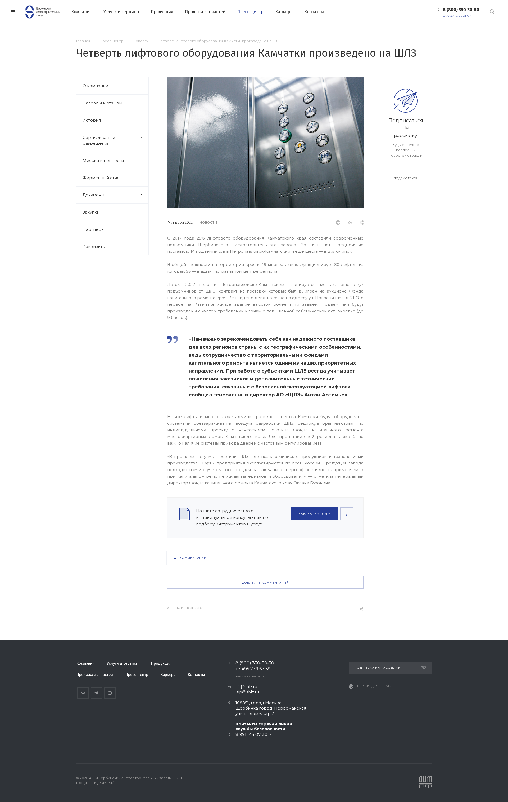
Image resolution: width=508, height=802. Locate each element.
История (92, 120)
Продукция (161, 663)
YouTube (110, 693)
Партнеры (94, 229)
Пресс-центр (136, 674)
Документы (94, 194)
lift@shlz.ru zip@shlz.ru (243, 689)
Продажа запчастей (94, 674)
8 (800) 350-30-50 (461, 9)
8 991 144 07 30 (251, 735)
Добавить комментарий (265, 582)
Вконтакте (83, 693)
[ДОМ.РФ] (425, 787)
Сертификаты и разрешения (99, 140)
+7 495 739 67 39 (253, 669)
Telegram (96, 693)
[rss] (349, 223)
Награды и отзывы (102, 102)
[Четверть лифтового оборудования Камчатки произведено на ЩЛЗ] (265, 80)
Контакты (196, 674)
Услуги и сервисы (123, 663)
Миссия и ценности (103, 160)
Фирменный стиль (102, 177)
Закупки (91, 212)
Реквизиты (94, 246)
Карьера (167, 674)
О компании (95, 85)
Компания (85, 663)
